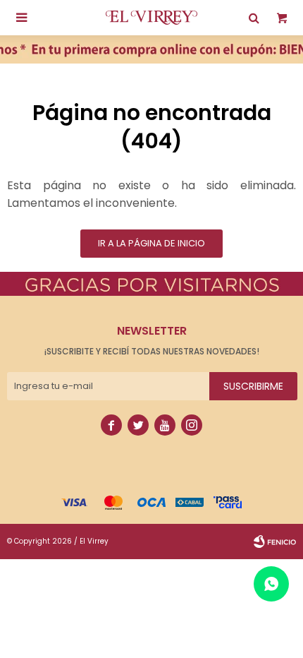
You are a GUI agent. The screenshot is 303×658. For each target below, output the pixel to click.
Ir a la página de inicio (151, 243)
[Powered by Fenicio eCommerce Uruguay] (275, 541)
